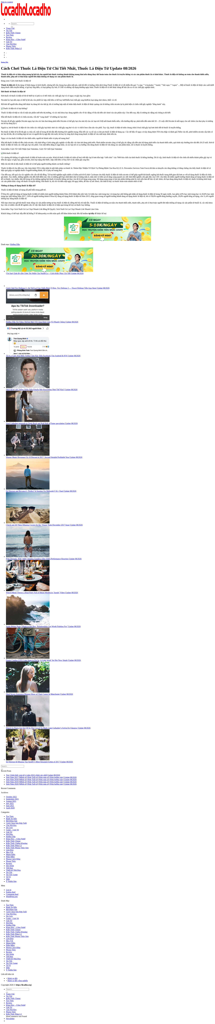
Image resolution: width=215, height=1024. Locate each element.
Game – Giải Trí (12, 830)
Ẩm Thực (10, 35)
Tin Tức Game (12, 875)
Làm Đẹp (9, 850)
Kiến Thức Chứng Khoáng (16, 843)
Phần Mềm (10, 857)
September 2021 (12, 799)
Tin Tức (9, 30)
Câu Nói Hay (11, 44)
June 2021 (10, 806)
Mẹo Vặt (9, 852)
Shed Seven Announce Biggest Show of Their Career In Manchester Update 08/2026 (39, 694)
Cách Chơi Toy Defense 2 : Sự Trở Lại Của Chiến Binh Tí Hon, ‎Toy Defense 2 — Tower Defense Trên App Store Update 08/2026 (57, 288)
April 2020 (10, 808)
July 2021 (10, 803)
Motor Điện (10, 854)
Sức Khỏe (10, 866)
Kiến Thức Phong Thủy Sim (17, 848)
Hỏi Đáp (9, 834)
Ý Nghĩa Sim (11, 881)
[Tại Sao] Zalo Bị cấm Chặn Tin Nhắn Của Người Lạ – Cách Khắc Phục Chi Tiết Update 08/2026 (44, 273)
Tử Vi (8, 877)
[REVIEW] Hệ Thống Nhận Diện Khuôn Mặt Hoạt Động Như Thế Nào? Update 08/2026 (41, 390)
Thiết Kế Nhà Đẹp (13, 870)
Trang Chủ (10, 28)
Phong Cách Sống (13, 859)
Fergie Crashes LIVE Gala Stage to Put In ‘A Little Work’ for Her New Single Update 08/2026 (43, 660)
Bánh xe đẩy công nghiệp (18, 981)
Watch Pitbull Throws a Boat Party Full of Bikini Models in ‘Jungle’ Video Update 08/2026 (42, 593)
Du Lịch (9, 828)
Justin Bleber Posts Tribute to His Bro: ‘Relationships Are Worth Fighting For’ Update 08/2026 (43, 626)
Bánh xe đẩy (13, 978)
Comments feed (12, 894)
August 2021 (11, 801)
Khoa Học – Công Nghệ (15, 39)
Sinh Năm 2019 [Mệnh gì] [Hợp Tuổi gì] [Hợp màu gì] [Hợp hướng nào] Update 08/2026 (41, 782)
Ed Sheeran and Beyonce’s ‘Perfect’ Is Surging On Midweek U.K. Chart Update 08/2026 (41, 491)
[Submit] (12, 26)
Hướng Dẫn (4, 62)
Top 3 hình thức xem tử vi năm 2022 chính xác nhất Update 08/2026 (33, 775)
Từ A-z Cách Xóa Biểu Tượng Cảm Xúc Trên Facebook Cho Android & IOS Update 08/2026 (43, 356)
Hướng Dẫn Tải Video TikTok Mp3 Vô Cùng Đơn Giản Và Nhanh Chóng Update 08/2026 (42, 322)
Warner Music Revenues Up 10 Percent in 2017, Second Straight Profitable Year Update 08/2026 (44, 457)
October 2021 (11, 797)
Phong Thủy (11, 46)
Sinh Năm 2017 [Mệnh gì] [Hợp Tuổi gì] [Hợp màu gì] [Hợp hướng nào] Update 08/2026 (41, 777)
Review (9, 37)
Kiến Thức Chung (13, 33)
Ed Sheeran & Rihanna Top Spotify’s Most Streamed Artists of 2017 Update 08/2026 (39, 762)
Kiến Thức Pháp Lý (14, 48)
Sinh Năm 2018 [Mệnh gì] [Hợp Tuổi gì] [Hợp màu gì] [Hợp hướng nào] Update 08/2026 (41, 780)
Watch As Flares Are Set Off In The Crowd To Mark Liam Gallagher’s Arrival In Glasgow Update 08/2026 (48, 728)
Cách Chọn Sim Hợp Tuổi (16, 823)
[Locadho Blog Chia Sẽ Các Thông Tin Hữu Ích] (26, 15)
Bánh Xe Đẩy (11, 819)
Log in (8, 890)
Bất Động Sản (11, 821)
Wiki (8, 879)
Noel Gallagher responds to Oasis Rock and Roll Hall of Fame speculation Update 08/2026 (42, 423)
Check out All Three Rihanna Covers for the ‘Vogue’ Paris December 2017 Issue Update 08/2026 (44, 525)
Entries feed (10, 892)
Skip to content (7, 2)
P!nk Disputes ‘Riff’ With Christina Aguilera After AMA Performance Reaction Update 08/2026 (43, 559)
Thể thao (9, 868)
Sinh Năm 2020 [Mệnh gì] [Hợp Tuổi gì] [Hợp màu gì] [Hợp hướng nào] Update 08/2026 (41, 784)
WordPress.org (12, 896)
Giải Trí (9, 42)
